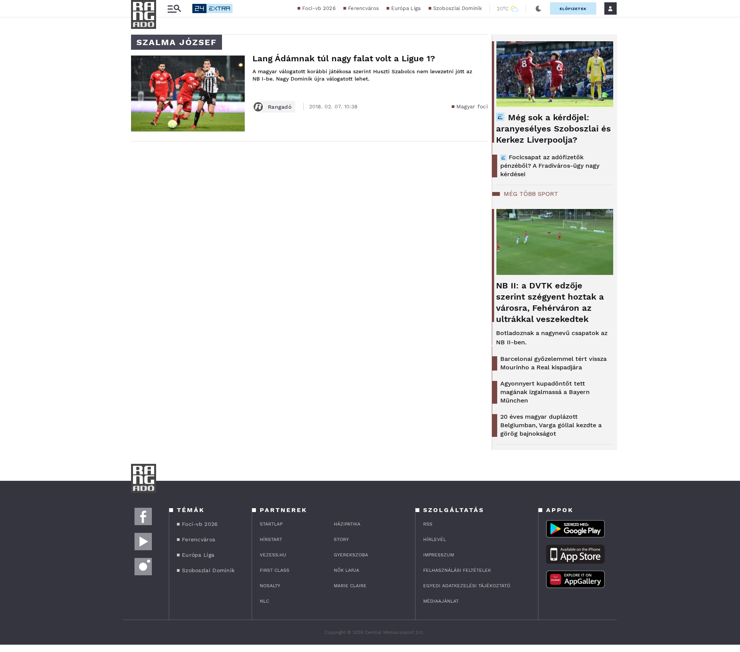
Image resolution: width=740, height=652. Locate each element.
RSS (427, 524)
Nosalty (270, 585)
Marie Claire (350, 585)
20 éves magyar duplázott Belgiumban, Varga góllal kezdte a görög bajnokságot (551, 425)
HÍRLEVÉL (434, 539)
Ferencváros (363, 8)
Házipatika (347, 524)
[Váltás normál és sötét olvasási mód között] (538, 8)
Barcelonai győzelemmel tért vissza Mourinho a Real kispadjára (553, 363)
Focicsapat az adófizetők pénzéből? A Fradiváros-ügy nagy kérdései (549, 165)
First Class (274, 570)
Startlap (271, 524)
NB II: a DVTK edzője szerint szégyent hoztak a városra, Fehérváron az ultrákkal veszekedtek (550, 302)
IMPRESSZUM (438, 555)
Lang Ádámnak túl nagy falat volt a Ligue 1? (343, 58)
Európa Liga (405, 8)
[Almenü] (174, 8)
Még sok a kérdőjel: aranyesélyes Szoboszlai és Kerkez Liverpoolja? (553, 129)
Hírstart (271, 539)
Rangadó (279, 107)
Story (341, 539)
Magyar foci (472, 106)
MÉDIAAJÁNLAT (441, 601)
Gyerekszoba (351, 555)
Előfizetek (573, 9)
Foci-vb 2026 (319, 8)
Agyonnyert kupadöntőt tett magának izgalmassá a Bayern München (545, 392)
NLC (264, 601)
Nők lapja (346, 570)
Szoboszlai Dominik (457, 8)
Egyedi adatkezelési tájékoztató (466, 585)
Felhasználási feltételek (457, 570)
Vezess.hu (273, 555)
